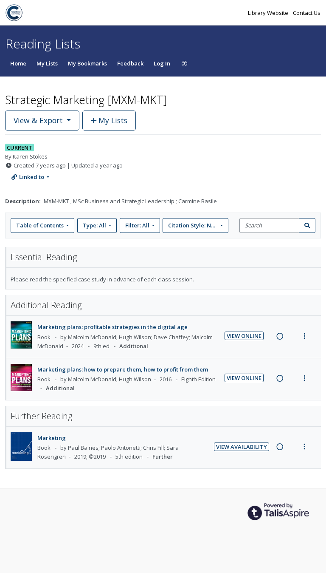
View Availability (241, 447)
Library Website (268, 13)
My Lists (47, 63)
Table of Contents (40, 225)
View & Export (38, 120)
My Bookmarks (87, 63)
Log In (162, 63)
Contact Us (306, 13)
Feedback (130, 63)
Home (18, 63)
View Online (244, 336)
